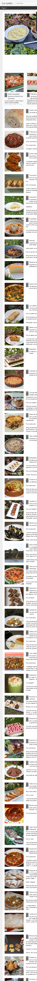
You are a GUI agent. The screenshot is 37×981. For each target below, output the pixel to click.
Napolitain (32, 349)
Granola (32, 240)
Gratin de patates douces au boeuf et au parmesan (15, 96)
